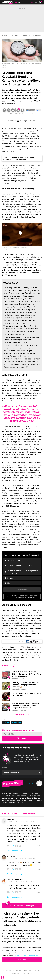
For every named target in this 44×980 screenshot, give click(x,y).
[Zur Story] (22, 937)
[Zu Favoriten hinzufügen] (22, 110)
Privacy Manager (27, 973)
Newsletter (7, 970)
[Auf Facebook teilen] (4, 110)
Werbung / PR (17, 970)
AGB (39, 970)
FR (36, 2)
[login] (2, 977)
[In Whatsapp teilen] (8, 110)
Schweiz (4, 35)
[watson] (7, 2)
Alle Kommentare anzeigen (22, 906)
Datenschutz (15, 973)
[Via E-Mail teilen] (13, 110)
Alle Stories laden (22, 714)
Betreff (4, 768)
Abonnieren (22, 738)
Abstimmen (22, 589)
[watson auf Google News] (38, 110)
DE (32, 2)
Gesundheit (14, 35)
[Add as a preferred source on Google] (30, 110)
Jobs (25, 970)
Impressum (32, 970)
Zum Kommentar (13, 851)
